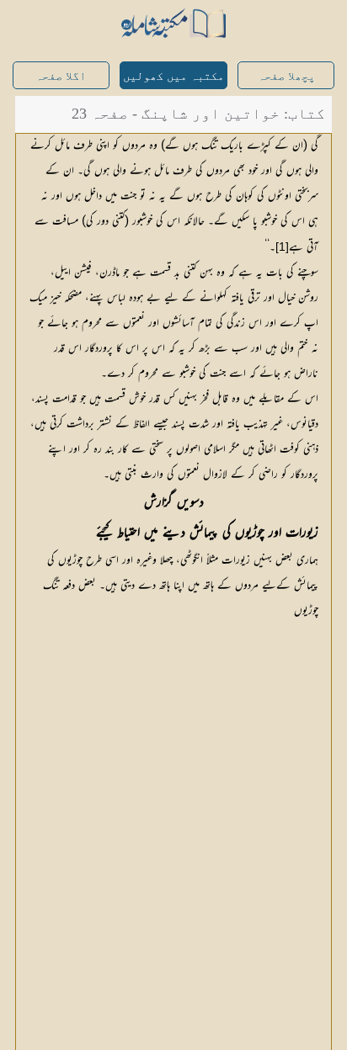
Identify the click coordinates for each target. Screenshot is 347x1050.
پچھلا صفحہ (286, 76)
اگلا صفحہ (60, 76)
